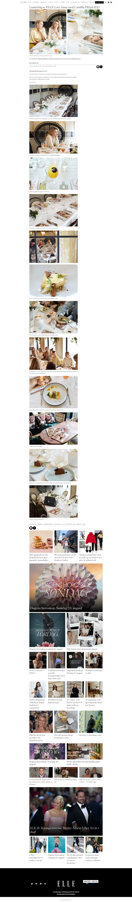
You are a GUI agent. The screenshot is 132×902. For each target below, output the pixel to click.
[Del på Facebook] (97, 66)
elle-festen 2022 (57, 524)
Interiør (62, 2)
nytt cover (69, 524)
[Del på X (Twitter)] (101, 66)
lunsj (83, 524)
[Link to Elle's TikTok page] (40, 883)
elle (64, 524)
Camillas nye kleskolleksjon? (51, 228)
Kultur (56, 2)
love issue (40, 524)
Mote (29, 2)
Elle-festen (73, 2)
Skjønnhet (44, 2)
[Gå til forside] (25, 2)
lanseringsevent (48, 524)
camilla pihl (33, 524)
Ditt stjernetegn (83, 2)
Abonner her (99, 2)
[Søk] (105, 2)
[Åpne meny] (21, 2)
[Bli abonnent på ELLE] (90, 884)
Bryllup (92, 2)
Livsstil (51, 2)
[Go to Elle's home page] (66, 884)
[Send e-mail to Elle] (45, 883)
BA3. (46, 71)
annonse (78, 524)
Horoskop (36, 2)
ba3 (74, 524)
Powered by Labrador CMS (66, 899)
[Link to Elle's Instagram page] (31, 883)
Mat (67, 2)
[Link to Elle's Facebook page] (36, 883)
